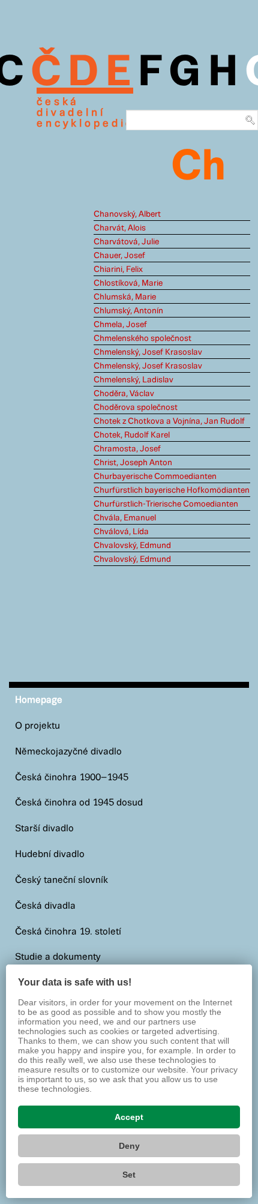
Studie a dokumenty (58, 957)
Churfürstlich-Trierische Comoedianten (166, 504)
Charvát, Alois (120, 228)
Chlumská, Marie (125, 297)
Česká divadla (45, 906)
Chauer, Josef (119, 255)
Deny (129, 1146)
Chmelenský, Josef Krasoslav (148, 352)
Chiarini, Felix (118, 269)
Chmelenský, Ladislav (133, 380)
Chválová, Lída (121, 532)
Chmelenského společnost (142, 338)
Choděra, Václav (124, 394)
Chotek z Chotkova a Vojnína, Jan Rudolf (169, 421)
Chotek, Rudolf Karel (132, 435)
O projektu (37, 726)
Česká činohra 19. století (68, 932)
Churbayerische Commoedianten (155, 476)
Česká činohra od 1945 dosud (79, 803)
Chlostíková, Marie (128, 283)
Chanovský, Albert (127, 214)
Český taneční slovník (61, 880)
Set (129, 1174)
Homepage (38, 700)
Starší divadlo (44, 828)
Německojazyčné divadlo (68, 752)
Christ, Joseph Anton (133, 463)
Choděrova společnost (136, 407)
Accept (129, 1117)
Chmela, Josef (120, 325)
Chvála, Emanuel (125, 518)
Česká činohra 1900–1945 (71, 777)
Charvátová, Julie (126, 242)
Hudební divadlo (50, 854)
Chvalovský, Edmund (132, 545)
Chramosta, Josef (127, 449)
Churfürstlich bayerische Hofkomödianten (172, 490)
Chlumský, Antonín (128, 311)
